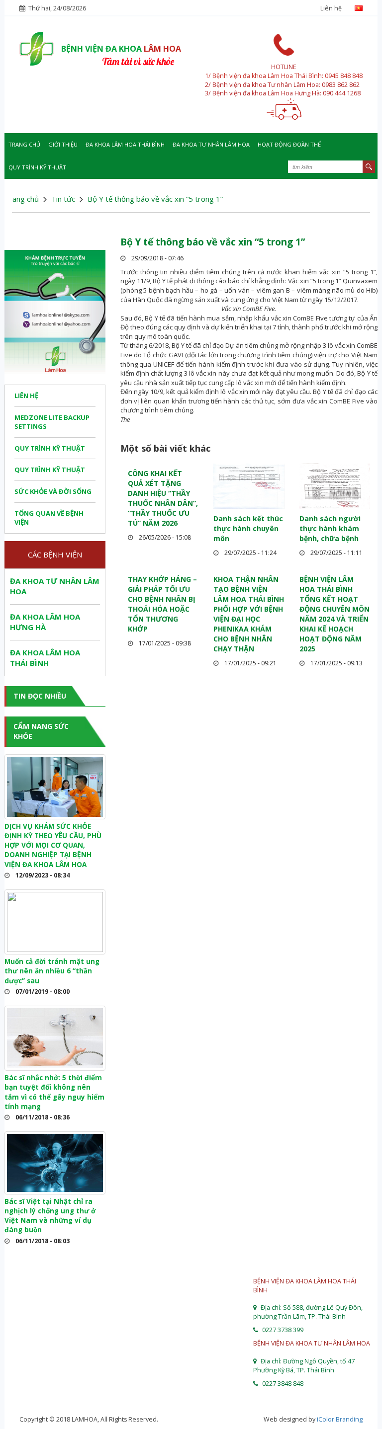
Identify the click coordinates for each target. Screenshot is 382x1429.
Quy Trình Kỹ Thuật (37, 167)
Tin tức (63, 199)
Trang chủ (24, 144)
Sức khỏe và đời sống (53, 491)
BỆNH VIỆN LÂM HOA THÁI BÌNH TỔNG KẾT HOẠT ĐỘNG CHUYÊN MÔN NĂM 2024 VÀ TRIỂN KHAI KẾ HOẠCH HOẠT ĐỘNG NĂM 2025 (334, 613)
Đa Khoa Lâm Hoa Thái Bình (125, 144)
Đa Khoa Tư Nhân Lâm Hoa (211, 144)
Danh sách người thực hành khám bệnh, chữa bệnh (330, 528)
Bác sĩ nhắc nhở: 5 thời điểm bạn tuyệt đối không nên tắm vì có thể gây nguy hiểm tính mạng (54, 1092)
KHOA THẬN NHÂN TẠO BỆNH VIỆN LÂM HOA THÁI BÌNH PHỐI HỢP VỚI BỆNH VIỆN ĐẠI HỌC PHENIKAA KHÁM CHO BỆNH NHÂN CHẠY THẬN (248, 613)
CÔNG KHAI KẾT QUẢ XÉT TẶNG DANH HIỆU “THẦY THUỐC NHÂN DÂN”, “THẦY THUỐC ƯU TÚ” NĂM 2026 (163, 498)
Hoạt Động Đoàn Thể (289, 144)
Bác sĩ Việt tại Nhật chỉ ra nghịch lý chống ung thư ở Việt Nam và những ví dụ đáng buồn (50, 1216)
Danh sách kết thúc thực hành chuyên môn (248, 528)
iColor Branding (340, 1419)
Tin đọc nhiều (39, 696)
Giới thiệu (63, 144)
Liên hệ (331, 8)
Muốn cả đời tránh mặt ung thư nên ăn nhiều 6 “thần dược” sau (51, 971)
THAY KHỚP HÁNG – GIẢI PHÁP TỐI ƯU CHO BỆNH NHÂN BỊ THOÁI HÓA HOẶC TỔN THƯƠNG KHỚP (162, 604)
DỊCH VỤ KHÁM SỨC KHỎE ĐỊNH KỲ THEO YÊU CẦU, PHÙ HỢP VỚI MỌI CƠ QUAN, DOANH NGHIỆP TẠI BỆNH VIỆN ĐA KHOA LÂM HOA (52, 845)
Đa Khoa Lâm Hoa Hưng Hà (45, 622)
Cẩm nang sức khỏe (41, 731)
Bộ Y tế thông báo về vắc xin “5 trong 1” (212, 242)
